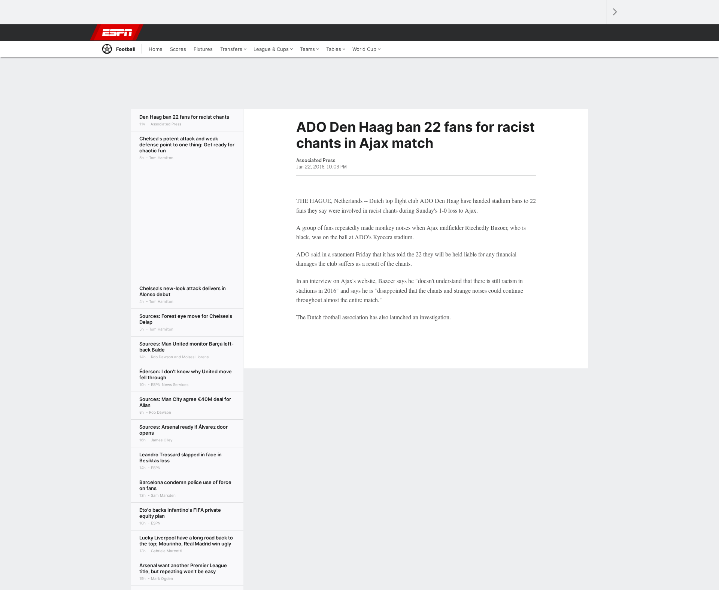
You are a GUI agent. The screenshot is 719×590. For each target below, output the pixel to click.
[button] (598, 32)
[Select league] (120, 12)
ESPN (117, 32)
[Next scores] (614, 12)
